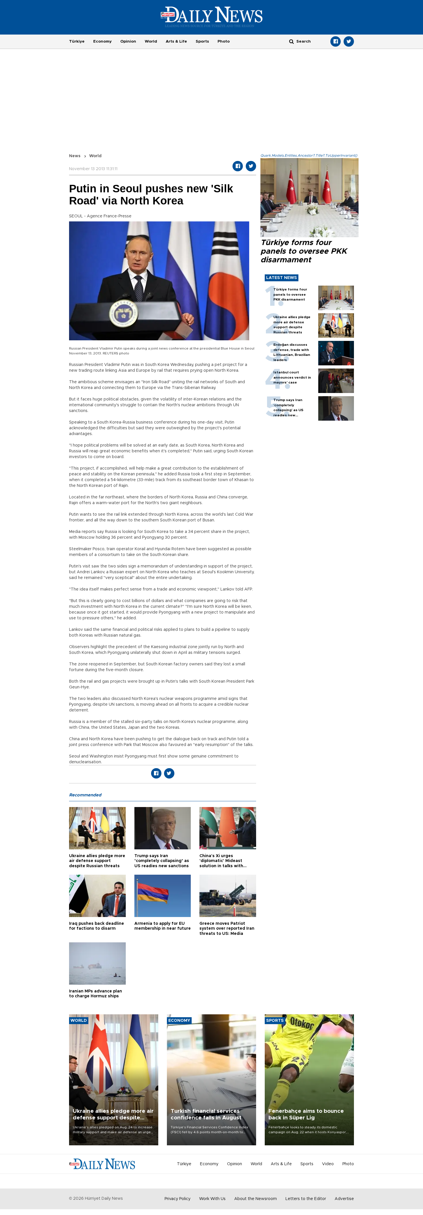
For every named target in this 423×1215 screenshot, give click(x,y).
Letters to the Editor (305, 1199)
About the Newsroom (255, 1199)
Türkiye (77, 41)
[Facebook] (335, 41)
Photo (224, 41)
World (151, 41)
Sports (202, 41)
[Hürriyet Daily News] (212, 17)
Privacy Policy (177, 1199)
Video (328, 1164)
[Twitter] (349, 41)
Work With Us (212, 1199)
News (75, 156)
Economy (102, 41)
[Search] (291, 41)
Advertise (344, 1199)
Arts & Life (176, 41)
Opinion (128, 41)
